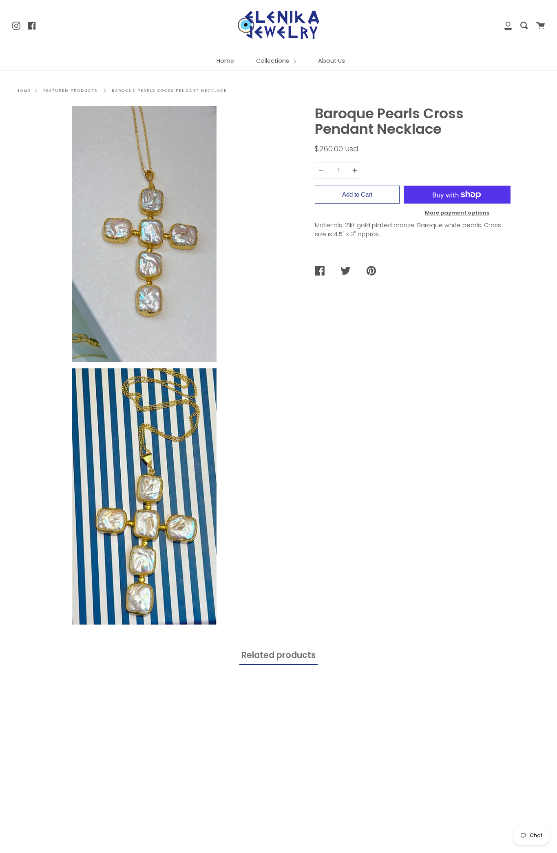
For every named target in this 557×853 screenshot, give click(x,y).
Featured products (70, 90)
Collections (273, 61)
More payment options (457, 213)
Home (225, 61)
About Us (331, 61)
